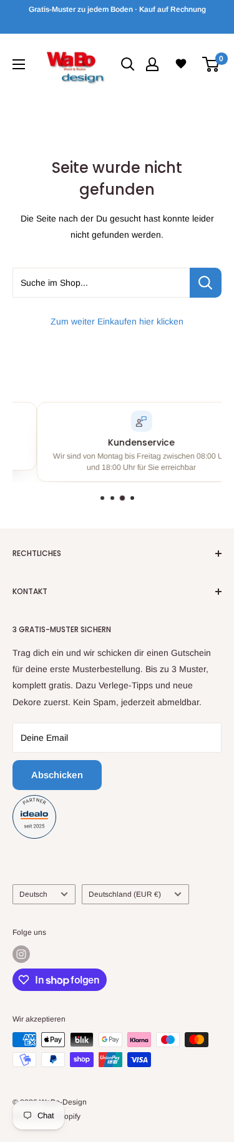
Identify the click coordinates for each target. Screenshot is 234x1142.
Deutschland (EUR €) (125, 894)
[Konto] (152, 64)
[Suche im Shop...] (206, 283)
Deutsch (33, 894)
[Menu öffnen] (18, 64)
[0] (211, 64)
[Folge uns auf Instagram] (21, 954)
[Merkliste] (181, 64)
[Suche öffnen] (128, 64)
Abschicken (57, 774)
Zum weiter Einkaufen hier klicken (117, 321)
